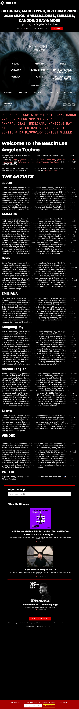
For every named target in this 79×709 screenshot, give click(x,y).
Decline (48, 706)
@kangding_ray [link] (64, 160)
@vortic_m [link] (54, 162)
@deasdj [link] (35, 160)
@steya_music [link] (24, 162)
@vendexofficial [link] (40, 162)
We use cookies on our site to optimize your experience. (39, 702)
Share (57, 28)
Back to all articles (40, 619)
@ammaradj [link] (24, 160)
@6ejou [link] (15, 160)
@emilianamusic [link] (48, 160)
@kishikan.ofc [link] (50, 170)
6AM (24, 29)
